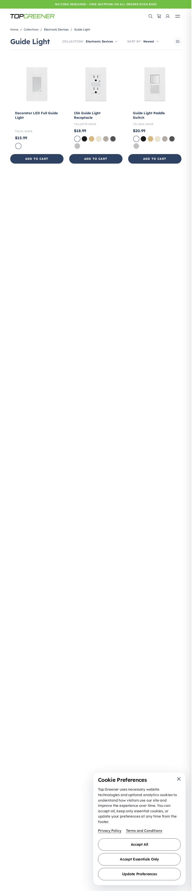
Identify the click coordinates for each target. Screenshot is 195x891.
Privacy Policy (109, 831)
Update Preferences (139, 874)
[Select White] (18, 146)
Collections (31, 29)
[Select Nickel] (105, 138)
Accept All (139, 844)
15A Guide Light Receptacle (87, 115)
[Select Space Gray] (113, 138)
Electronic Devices (56, 29)
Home (14, 29)
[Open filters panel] (177, 41)
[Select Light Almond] (98, 138)
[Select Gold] (91, 138)
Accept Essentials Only (139, 859)
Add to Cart (36, 159)
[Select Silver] (77, 146)
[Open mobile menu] (177, 16)
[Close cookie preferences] (179, 779)
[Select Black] (84, 138)
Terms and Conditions (144, 831)
